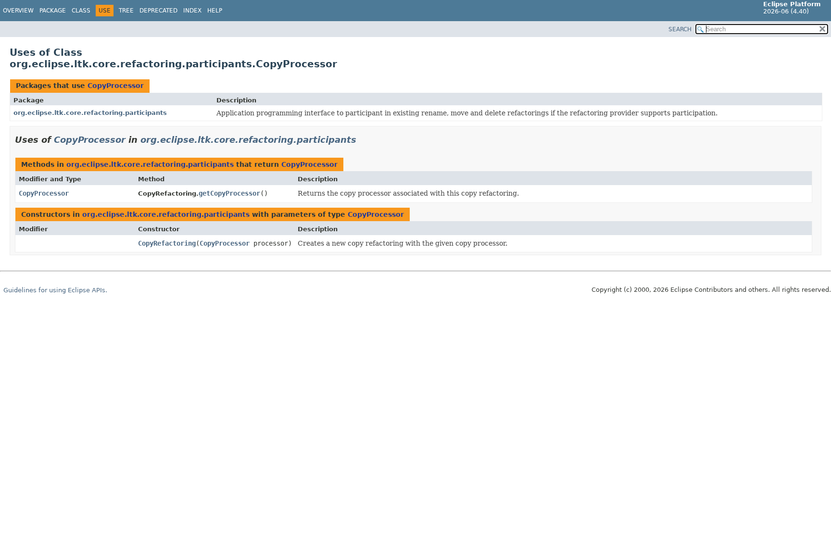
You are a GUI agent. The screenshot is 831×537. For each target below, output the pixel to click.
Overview (18, 10)
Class (81, 10)
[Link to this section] (363, 140)
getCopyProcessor (229, 193)
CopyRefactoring (167, 243)
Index (192, 10)
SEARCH (680, 29)
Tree (126, 10)
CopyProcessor (116, 85)
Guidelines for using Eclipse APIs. (55, 290)
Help (214, 10)
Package (52, 10)
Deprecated (158, 10)
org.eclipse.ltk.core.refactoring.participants (90, 112)
